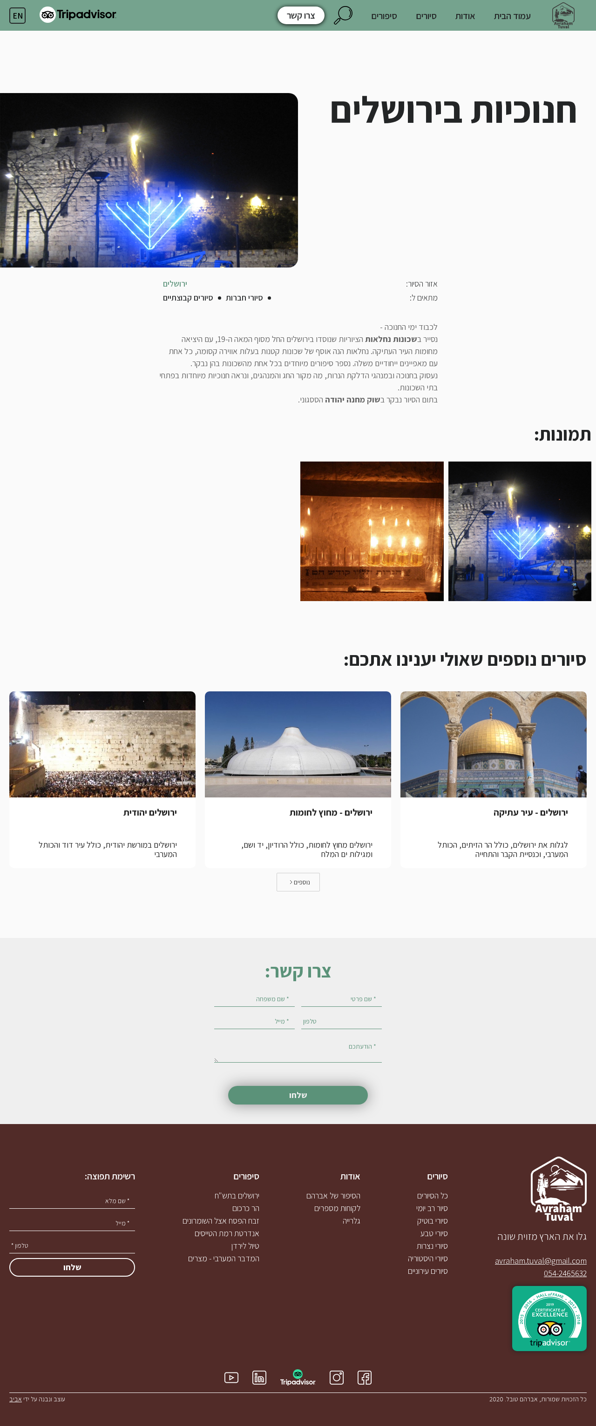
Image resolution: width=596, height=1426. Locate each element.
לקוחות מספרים (337, 1208)
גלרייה (351, 1220)
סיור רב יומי (432, 1208)
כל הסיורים (432, 1195)
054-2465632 (565, 1273)
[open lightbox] (520, 531)
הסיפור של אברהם (333, 1195)
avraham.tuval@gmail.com (541, 1260)
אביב (15, 1399)
